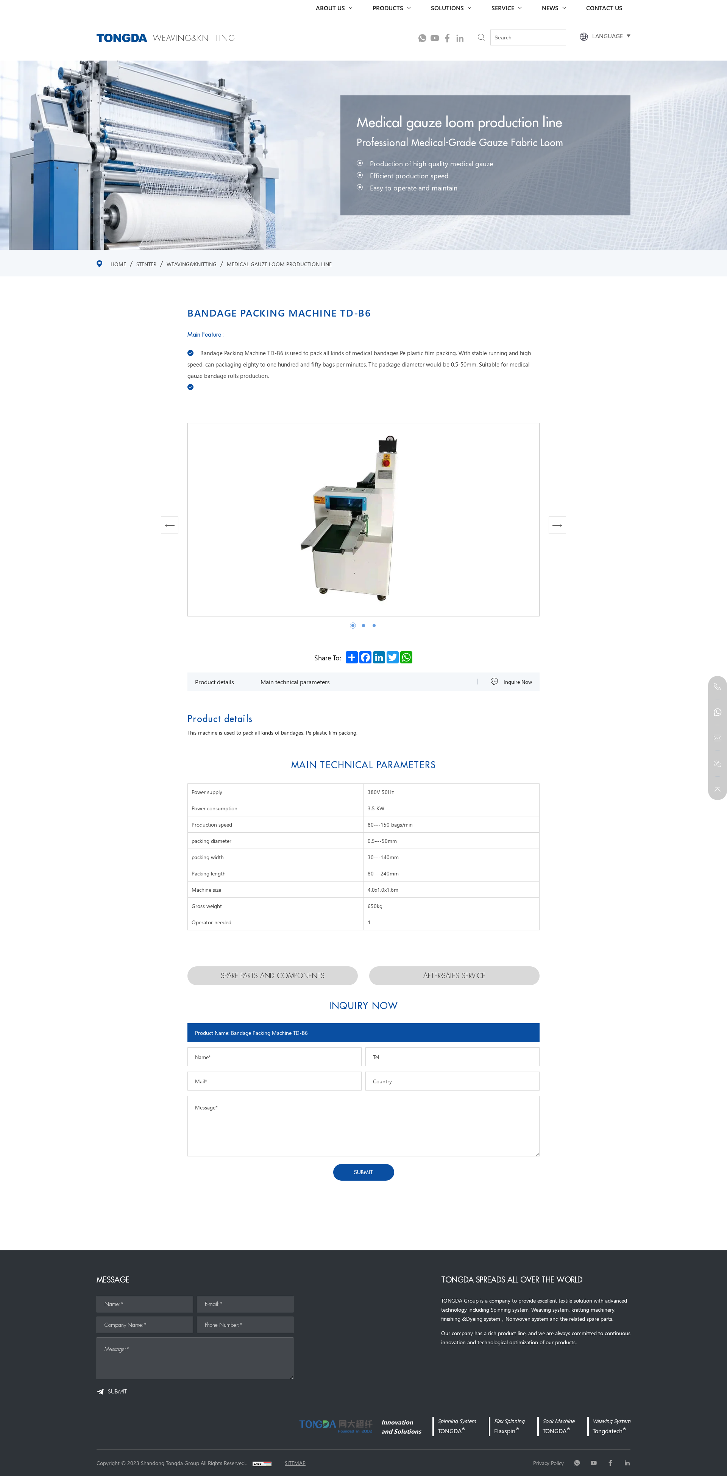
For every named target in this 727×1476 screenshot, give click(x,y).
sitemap (295, 1462)
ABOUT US (330, 7)
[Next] (557, 525)
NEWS (550, 7)
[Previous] (169, 525)
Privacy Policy (548, 1462)
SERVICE (502, 7)
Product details (214, 681)
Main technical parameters (295, 681)
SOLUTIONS (447, 7)
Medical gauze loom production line (279, 263)
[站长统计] (262, 1462)
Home (118, 263)
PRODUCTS (388, 7)
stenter (146, 263)
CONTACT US (604, 7)
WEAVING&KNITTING (192, 263)
